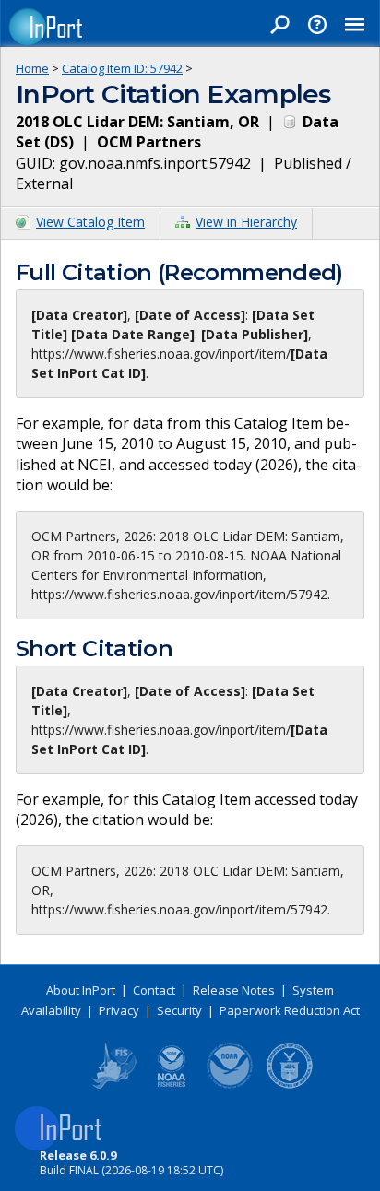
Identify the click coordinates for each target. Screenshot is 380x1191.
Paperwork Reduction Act (290, 1010)
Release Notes (234, 990)
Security (179, 1010)
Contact (154, 990)
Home (32, 68)
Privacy (119, 1010)
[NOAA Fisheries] (172, 1085)
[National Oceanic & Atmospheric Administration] (231, 1085)
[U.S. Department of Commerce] (290, 1085)
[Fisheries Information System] (113, 1085)
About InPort (80, 990)
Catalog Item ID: (122, 68)
